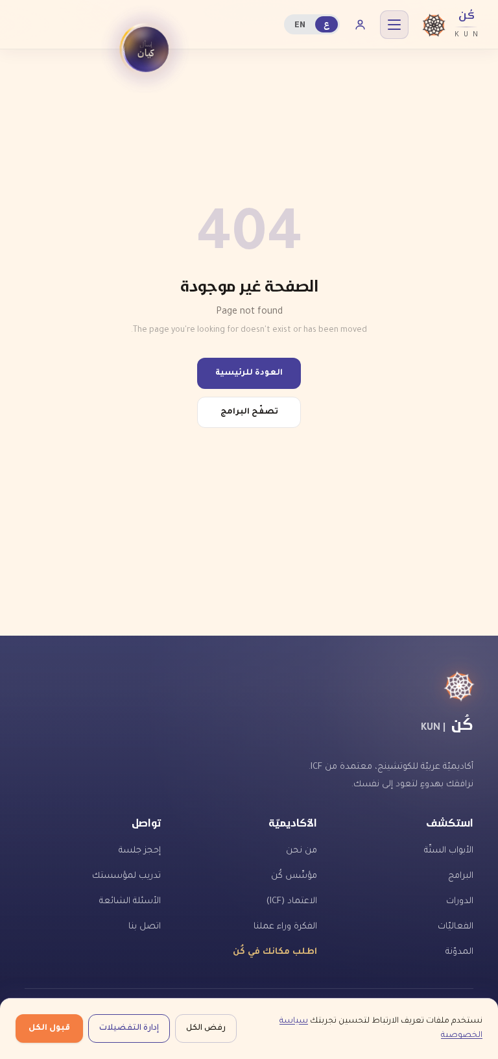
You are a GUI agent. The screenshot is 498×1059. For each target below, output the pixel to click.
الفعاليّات (455, 927)
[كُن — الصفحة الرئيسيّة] (249, 686)
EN (299, 24)
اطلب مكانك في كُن (275, 952)
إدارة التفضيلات (129, 1028)
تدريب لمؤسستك (126, 876)
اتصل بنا (144, 927)
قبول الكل (49, 1028)
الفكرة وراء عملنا (285, 927)
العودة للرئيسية (249, 373)
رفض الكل (206, 1028)
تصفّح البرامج (249, 412)
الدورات (459, 901)
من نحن (301, 851)
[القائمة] (394, 24)
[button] (146, 49)
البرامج (460, 876)
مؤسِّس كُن (294, 876)
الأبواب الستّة (448, 851)
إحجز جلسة (140, 851)
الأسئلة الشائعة (130, 901)
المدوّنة (459, 952)
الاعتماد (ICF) (292, 901)
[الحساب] (360, 24)
